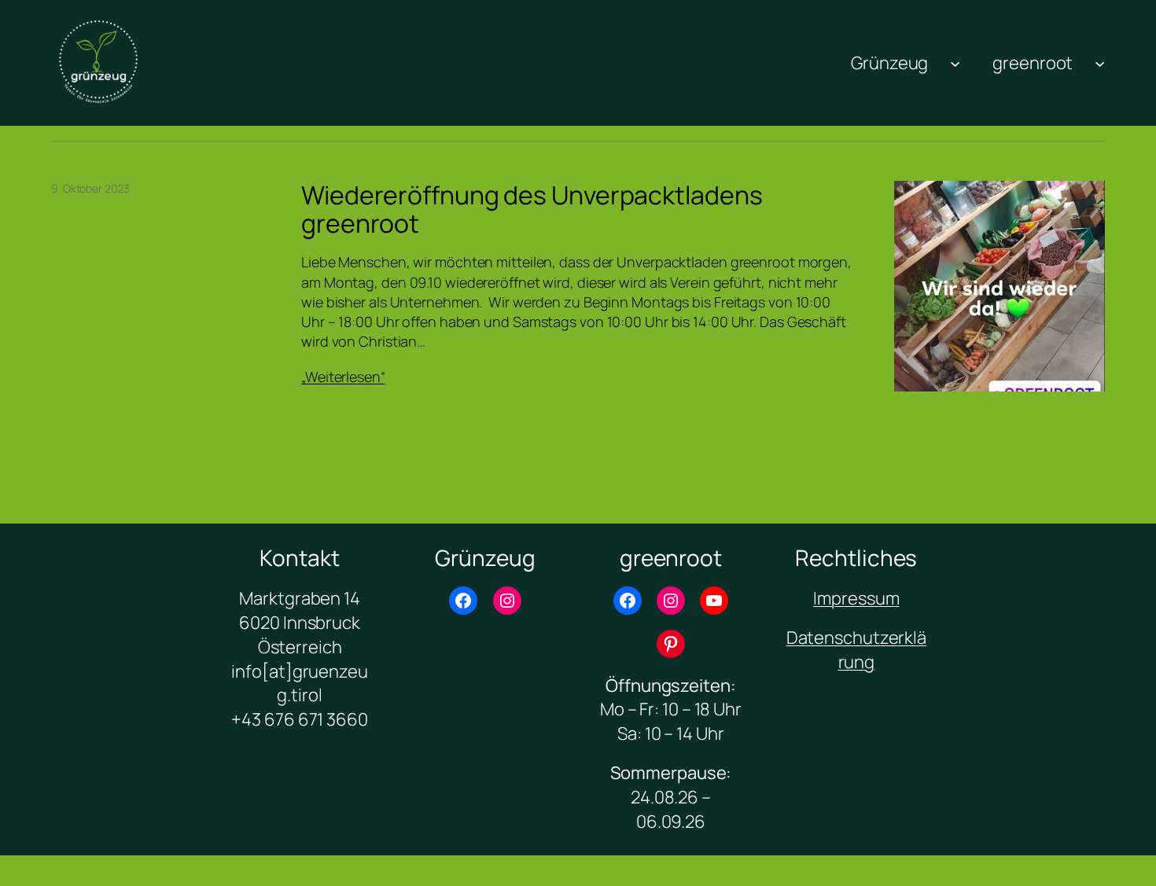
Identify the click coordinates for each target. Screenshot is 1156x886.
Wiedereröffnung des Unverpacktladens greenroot (531, 209)
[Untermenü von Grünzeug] (955, 62)
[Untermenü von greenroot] (1100, 62)
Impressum (856, 598)
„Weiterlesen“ (343, 376)
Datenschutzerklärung (856, 650)
